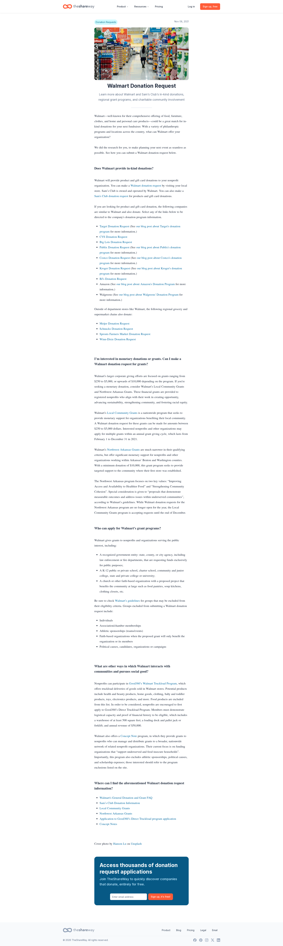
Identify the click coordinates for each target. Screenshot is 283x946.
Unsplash (136, 844)
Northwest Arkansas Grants (123, 449)
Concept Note (129, 736)
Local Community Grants (122, 413)
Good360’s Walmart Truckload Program (153, 683)
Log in (191, 6)
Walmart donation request (146, 185)
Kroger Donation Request (115, 268)
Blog (178, 930)
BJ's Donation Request (113, 279)
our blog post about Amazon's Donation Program (145, 284)
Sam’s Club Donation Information (120, 803)
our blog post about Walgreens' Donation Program (149, 294)
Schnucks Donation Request (116, 329)
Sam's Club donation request (111, 196)
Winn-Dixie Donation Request (118, 339)
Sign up (160, 896)
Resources (140, 6)
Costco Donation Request (115, 258)
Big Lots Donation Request (116, 242)
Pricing (159, 6)
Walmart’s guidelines (127, 600)
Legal (203, 930)
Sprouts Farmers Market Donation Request (125, 334)
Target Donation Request (114, 226)
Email (214, 930)
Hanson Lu (119, 844)
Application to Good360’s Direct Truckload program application (138, 819)
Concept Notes (108, 824)
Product (121, 6)
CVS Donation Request (113, 237)
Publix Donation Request (114, 247)
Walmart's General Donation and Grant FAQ (126, 798)
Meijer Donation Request (114, 323)
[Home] (78, 6)
